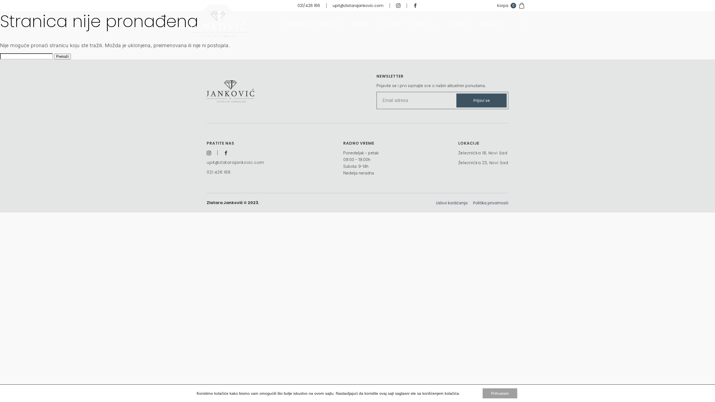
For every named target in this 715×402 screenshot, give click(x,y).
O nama (457, 23)
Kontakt (491, 23)
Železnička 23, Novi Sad (483, 163)
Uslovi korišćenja (452, 203)
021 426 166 (219, 172)
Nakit (420, 23)
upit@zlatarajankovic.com (358, 5)
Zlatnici (391, 23)
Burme (360, 23)
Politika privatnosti (490, 203)
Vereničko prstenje (313, 23)
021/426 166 (308, 5)
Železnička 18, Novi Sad (482, 153)
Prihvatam (500, 393)
